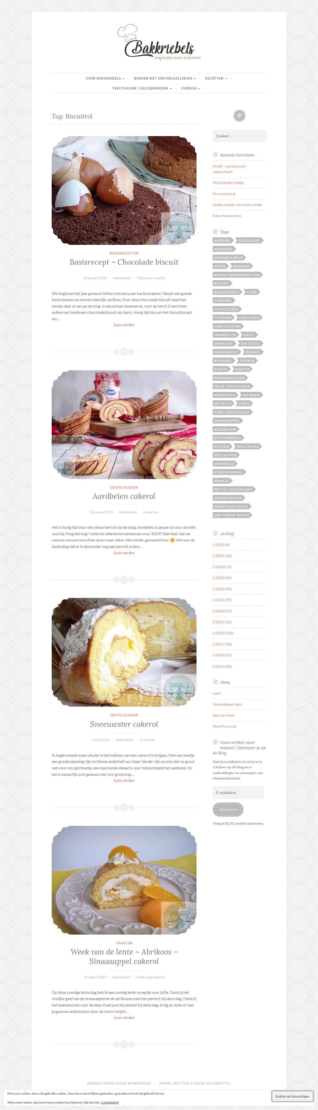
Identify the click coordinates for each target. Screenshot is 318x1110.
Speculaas (248, 446)
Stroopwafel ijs (224, 194)
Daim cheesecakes (227, 215)
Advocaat (249, 240)
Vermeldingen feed (227, 704)
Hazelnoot (226, 352)
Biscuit (221, 283)
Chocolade (226, 309)
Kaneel (253, 352)
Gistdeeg (250, 343)
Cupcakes (249, 318)
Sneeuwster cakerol (124, 724)
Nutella (222, 403)
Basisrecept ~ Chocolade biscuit (124, 262)
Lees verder (135, 325)
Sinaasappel (227, 421)
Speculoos (225, 455)
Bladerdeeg (226, 292)
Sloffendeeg (227, 438)
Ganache (223, 343)
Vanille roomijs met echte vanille (237, 205)
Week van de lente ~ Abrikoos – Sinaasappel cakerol (124, 956)
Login (217, 693)
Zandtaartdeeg (231, 506)
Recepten (214, 78)
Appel (220, 266)
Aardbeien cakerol (124, 496)
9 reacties (147, 740)
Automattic (218, 1083)
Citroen (223, 318)
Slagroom (225, 429)
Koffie (221, 369)
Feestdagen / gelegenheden (140, 88)
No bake (251, 395)
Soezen (221, 446)
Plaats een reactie (151, 278)
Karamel (223, 361)
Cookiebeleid (110, 1102)
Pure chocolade (232, 412)
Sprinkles (224, 464)
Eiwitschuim (227, 326)
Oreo (244, 403)
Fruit (249, 335)
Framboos (225, 335)
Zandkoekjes (228, 498)
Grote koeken (124, 487)
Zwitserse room (231, 515)
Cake (252, 292)
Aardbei (222, 240)
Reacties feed (223, 715)
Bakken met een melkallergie (163, 78)
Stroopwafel (228, 472)
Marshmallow (229, 378)
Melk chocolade (232, 386)
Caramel (223, 300)
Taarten (124, 943)
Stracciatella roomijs (228, 182)
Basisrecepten (124, 253)
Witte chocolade (233, 489)
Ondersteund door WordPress (119, 1083)
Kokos (242, 369)
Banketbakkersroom (237, 275)
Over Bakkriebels (103, 78)
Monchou (224, 395)
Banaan (241, 266)
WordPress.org (224, 726)
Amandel (223, 249)
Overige (189, 88)
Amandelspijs (228, 258)
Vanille (222, 481)
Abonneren (228, 809)
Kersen (247, 361)
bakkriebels (122, 278)
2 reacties (151, 512)
